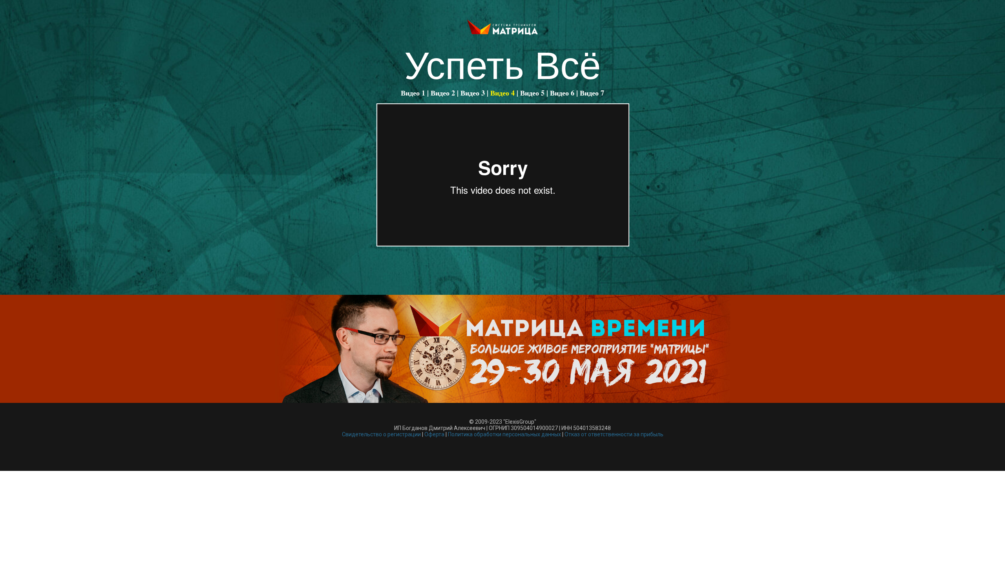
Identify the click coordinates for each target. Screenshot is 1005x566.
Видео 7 (592, 93)
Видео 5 (532, 93)
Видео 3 (472, 93)
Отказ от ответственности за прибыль (614, 434)
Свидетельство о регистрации (381, 434)
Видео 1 (413, 93)
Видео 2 (443, 93)
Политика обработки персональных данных (504, 434)
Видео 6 (562, 93)
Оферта (434, 434)
